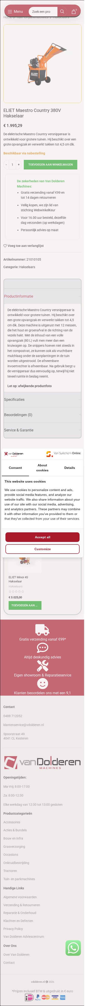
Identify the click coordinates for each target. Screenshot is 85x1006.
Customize (42, 549)
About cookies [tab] (42, 467)
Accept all (42, 537)
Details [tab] (69, 468)
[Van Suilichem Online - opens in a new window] (63, 454)
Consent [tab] (15, 468)
